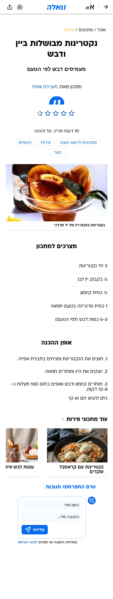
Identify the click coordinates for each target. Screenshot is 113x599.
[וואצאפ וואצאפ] (20, 7)
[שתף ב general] (10, 7)
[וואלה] (56, 7)
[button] (90, 7)
